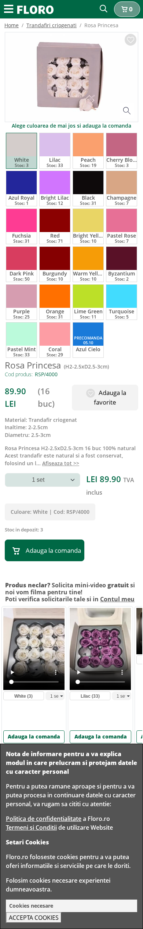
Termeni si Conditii (31, 827)
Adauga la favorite (110, 397)
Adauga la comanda (53, 550)
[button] (127, 9)
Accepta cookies (34, 918)
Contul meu (117, 599)
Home (11, 25)
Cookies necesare (31, 905)
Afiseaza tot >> (60, 463)
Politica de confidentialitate (43, 819)
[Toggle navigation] (8, 9)
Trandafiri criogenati (51, 25)
